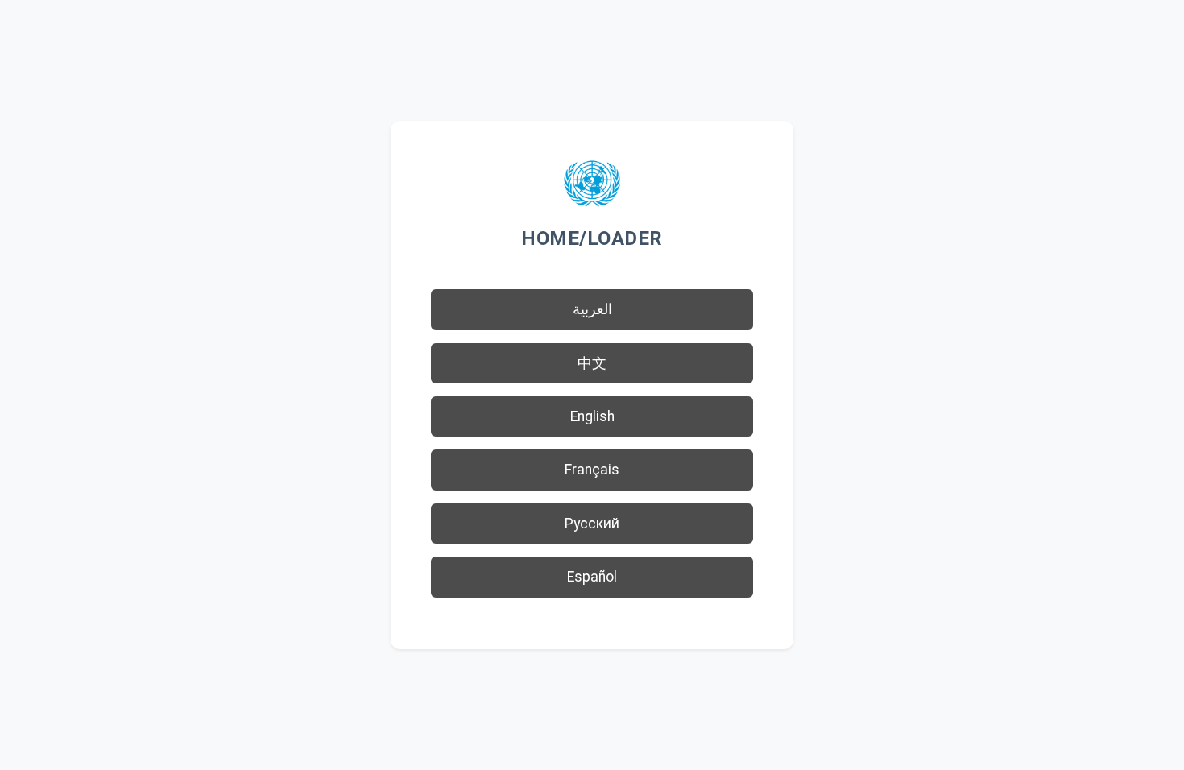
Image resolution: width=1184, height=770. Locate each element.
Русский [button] (592, 523)
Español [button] (592, 577)
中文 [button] (592, 363)
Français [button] (592, 470)
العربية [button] (592, 309)
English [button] (592, 416)
